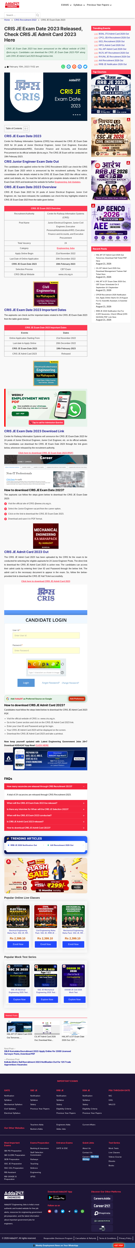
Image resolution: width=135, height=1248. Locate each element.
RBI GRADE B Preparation (10, 1177)
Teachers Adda (36, 1125)
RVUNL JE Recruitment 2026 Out (114, 57)
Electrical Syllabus (12, 1113)
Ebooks (112, 1161)
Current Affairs (89, 1125)
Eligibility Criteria (63, 1109)
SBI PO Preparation (13, 1151)
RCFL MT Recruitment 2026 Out (114, 53)
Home (7, 20)
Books (111, 1165)
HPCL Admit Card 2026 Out (111, 45)
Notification (9, 1096)
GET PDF (118, 1245)
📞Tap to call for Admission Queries (46, 422)
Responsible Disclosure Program (58, 1238)
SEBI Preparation (12, 1159)
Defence (34, 1168)
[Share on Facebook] (80, 67)
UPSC (33, 1176)
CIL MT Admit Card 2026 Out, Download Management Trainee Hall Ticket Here (111, 271)
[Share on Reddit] (74, 67)
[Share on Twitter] (85, 67)
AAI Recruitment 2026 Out (61, 845)
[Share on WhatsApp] (63, 67)
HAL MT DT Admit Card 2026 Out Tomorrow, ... (19, 1036)
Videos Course (115, 1157)
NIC (110, 1096)
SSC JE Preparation (13, 1164)
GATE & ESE (62, 1148)
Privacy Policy (125, 1238)
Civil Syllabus (10, 1109)
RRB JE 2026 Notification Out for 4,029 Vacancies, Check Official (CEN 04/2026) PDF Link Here (111, 314)
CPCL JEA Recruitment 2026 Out (114, 38)
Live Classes (114, 1152)
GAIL (111, 1100)
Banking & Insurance (39, 1148)
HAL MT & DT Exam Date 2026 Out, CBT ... (73, 1038)
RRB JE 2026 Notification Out (24, 845)
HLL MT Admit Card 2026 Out (112, 49)
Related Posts (11, 1015)
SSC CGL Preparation (13, 1168)
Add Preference (77, 699)
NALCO (112, 1104)
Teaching (34, 1164)
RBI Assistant (10, 1172)
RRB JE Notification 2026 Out (113, 64)
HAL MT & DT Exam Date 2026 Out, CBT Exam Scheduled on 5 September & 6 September (111, 284)
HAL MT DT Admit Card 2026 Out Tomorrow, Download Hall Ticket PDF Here (111, 258)
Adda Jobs (61, 1129)
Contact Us (87, 1152)
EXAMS (65, 5)
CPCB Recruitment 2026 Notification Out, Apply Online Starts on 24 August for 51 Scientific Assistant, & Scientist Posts (112, 299)
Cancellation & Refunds (85, 1238)
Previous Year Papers (98, 5)
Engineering (35, 1172)
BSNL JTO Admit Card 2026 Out (114, 34)
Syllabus (77, 5)
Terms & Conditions (107, 1238)
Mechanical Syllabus (13, 1104)
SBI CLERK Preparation (14, 1155)
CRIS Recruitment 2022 (25, 20)
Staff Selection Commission (36, 1153)
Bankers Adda (36, 1129)
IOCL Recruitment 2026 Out (111, 41)
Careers (91, 1158)
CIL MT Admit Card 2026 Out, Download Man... (45, 1038)
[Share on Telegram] (69, 67)
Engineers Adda (63, 1125)
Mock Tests (114, 1148)
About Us (87, 1148)
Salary (33, 1104)
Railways (34, 1159)
